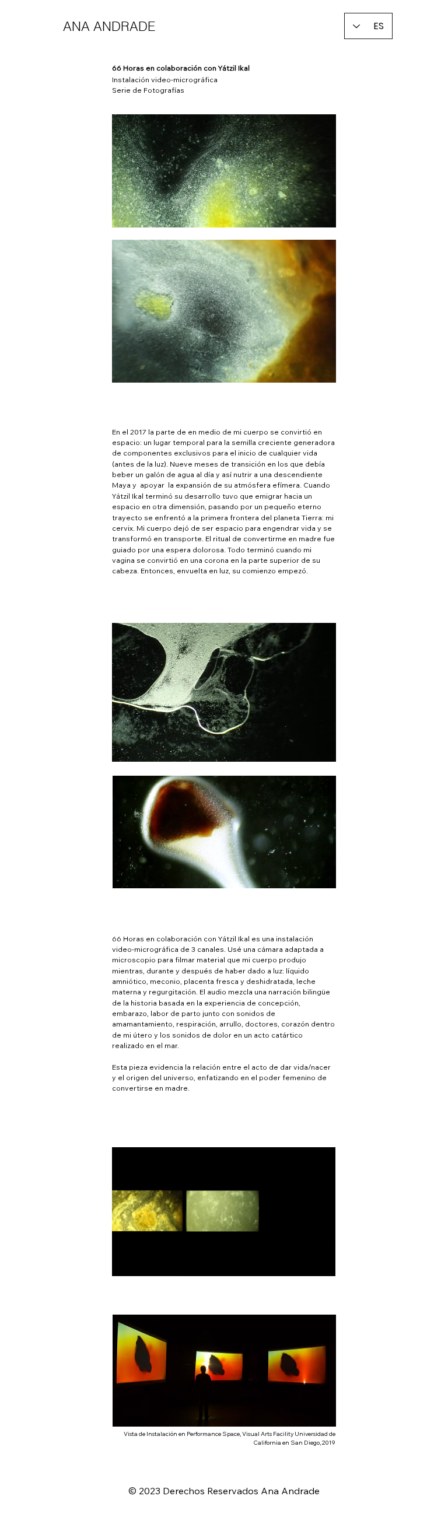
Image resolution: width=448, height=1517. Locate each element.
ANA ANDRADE (109, 26)
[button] (315, 1262)
